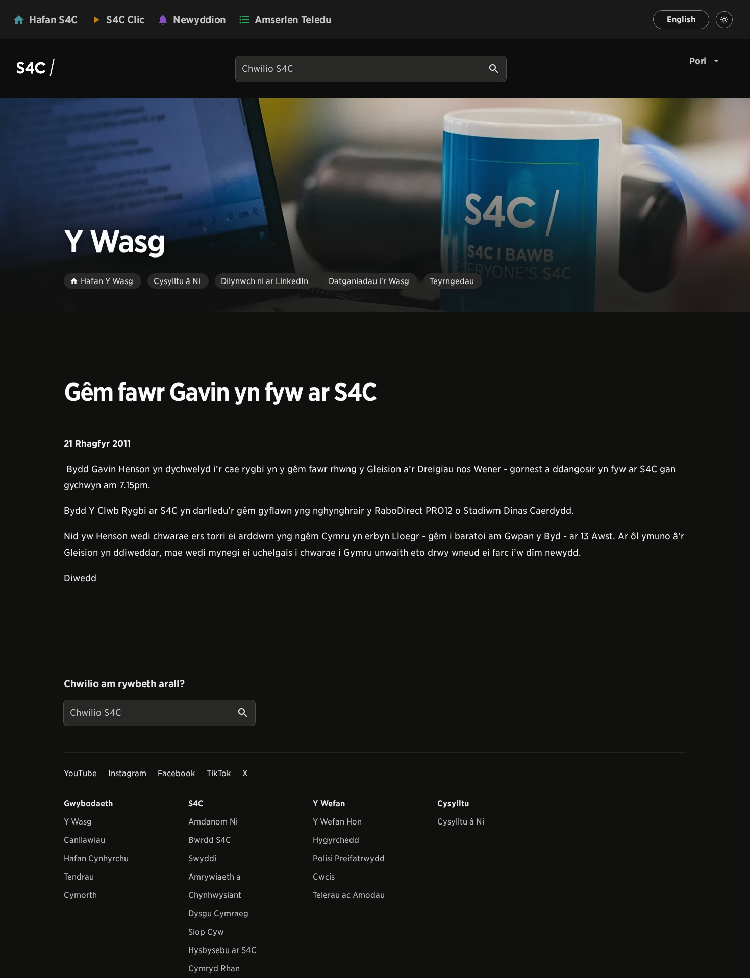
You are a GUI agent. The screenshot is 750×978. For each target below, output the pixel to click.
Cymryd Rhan (214, 968)
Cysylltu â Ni (460, 822)
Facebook (176, 773)
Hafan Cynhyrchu (96, 858)
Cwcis (324, 877)
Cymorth (80, 895)
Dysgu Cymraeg (218, 913)
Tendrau (79, 877)
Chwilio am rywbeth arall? (124, 684)
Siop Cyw (206, 932)
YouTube (80, 773)
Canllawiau (84, 840)
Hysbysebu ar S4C (222, 950)
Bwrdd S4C (209, 840)
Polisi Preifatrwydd (349, 858)
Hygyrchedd (336, 840)
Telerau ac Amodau (349, 895)
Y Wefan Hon (337, 822)
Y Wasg (78, 822)
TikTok (219, 773)
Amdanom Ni (213, 822)
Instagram (127, 773)
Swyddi (202, 858)
